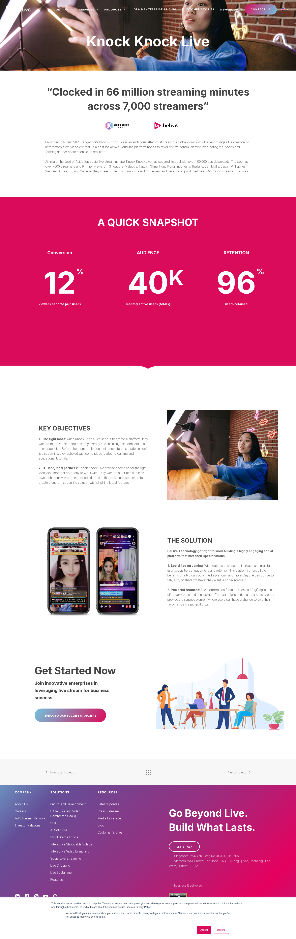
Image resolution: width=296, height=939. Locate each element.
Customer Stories (110, 832)
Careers (20, 811)
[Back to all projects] (148, 771)
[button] (70, 715)
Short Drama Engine (64, 837)
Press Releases (109, 811)
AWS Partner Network (30, 818)
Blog (101, 825)
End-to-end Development (68, 804)
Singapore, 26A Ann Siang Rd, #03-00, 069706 (206, 856)
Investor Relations (27, 825)
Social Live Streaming (65, 858)
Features (56, 880)
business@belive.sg (188, 885)
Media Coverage (109, 818)
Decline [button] (221, 929)
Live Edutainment (62, 872)
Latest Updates (108, 804)
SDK (53, 823)
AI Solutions (58, 830)
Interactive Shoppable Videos (71, 844)
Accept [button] (204, 929)
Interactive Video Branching (69, 851)
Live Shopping (60, 865)
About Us (21, 804)
